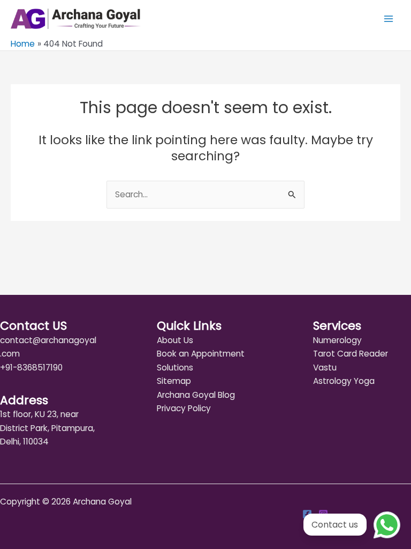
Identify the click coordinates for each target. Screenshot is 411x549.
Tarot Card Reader (350, 353)
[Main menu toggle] (388, 19)
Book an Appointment (201, 353)
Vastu (325, 367)
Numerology (337, 340)
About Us (175, 340)
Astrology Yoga (344, 381)
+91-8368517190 (31, 367)
